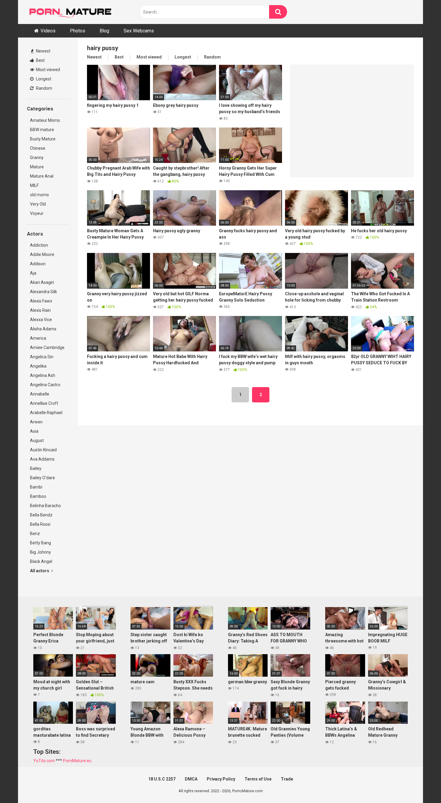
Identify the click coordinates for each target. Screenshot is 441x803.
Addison (38, 263)
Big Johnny (40, 552)
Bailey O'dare (42, 477)
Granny (37, 157)
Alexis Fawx (41, 301)
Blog (104, 31)
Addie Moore (42, 254)
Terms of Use (258, 779)
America (38, 338)
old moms (39, 194)
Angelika (38, 366)
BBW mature (42, 129)
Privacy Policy (221, 779)
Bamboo (38, 496)
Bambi (36, 487)
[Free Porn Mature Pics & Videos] (72, 12)
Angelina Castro (45, 384)
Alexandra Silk (43, 291)
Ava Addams (42, 459)
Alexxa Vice (41, 319)
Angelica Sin (41, 356)
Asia (34, 431)
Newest (42, 51)
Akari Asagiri (42, 282)
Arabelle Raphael (46, 412)
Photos (77, 31)
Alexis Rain (40, 310)
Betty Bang (40, 542)
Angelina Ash (42, 375)
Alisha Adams (43, 328)
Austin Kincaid (43, 449)
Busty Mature (43, 139)
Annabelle (39, 394)
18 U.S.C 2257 (162, 779)
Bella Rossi (40, 524)
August (37, 440)
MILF (34, 185)
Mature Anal (41, 176)
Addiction (39, 245)
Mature (37, 166)
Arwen (36, 422)
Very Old (38, 204)
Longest (43, 79)
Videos (48, 31)
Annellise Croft (44, 403)
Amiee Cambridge (47, 347)
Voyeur (37, 213)
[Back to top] (421, 785)
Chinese (37, 148)
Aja (33, 273)
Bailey (35, 468)
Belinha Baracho (45, 505)
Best (40, 60)
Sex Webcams (139, 31)
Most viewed (47, 69)
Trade (287, 779)
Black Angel (41, 561)
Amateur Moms (45, 120)
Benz (35, 533)
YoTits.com (44, 760)
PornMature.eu (77, 760)
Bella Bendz (41, 515)
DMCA (191, 779)
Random (43, 88)
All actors (40, 570)
